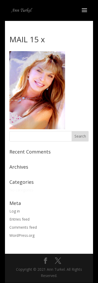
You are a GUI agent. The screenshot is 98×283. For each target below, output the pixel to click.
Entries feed (19, 219)
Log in (14, 211)
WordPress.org (21, 235)
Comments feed (23, 227)
